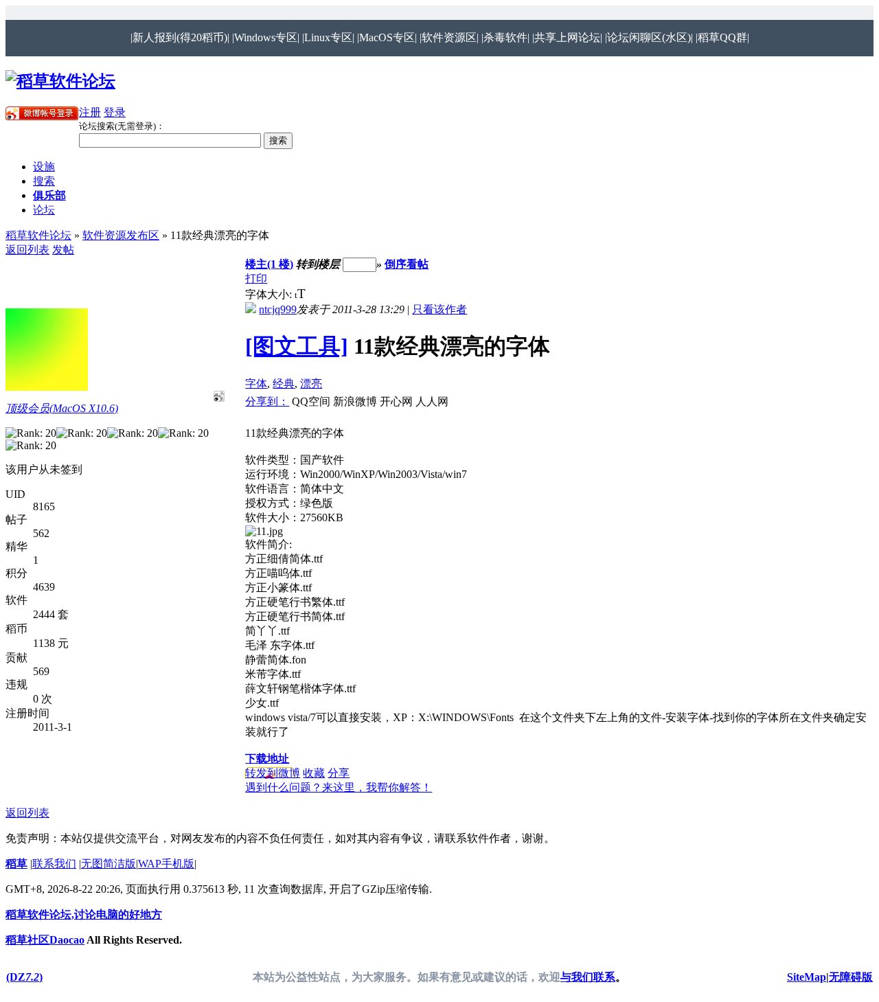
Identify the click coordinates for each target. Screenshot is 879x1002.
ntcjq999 (278, 309)
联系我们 (54, 863)
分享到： (267, 401)
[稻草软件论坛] (60, 81)
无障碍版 (851, 977)
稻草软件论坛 (38, 235)
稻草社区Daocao (44, 940)
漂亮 (311, 383)
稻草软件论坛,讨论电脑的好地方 (83, 914)
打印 (256, 278)
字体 (256, 383)
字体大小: (270, 294)
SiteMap (806, 977)
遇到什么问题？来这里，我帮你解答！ (338, 787)
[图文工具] (296, 346)
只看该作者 (439, 309)
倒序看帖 (407, 264)
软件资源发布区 (120, 235)
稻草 (16, 863)
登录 (115, 112)
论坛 (44, 210)
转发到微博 (272, 773)
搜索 (44, 181)
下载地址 (267, 758)
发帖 (63, 249)
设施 (44, 166)
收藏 (314, 773)
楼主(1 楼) (269, 264)
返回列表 (27, 249)
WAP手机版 (166, 863)
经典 (284, 383)
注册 (90, 112)
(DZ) (24, 977)
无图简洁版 (108, 863)
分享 (339, 773)
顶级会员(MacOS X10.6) (61, 408)
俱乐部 (49, 195)
